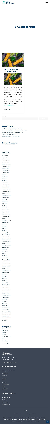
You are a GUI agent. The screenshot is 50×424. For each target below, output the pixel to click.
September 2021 (6, 153)
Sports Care (5, 373)
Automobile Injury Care (8, 370)
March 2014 (5, 305)
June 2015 (4, 276)
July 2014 (4, 299)
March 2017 (5, 232)
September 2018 (6, 195)
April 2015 (4, 280)
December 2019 (6, 164)
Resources (5, 401)
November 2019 (6, 166)
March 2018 (5, 207)
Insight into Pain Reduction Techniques (12, 128)
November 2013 (6, 314)
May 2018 (4, 203)
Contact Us (5, 399)
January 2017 (5, 237)
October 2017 (5, 218)
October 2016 (5, 243)
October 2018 (5, 193)
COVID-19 (4, 390)
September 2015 (6, 270)
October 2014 (5, 293)
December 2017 (6, 214)
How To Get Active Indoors (9, 134)
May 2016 (4, 253)
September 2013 (6, 318)
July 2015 (4, 274)
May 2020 (4, 158)
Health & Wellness (7, 336)
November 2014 (6, 291)
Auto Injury (5, 330)
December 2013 (6, 311)
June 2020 (5, 155)
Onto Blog (5, 340)
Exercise (4, 334)
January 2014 (5, 309)
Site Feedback (6, 404)
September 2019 (6, 170)
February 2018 (6, 209)
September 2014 (6, 295)
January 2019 (5, 187)
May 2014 (4, 303)
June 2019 (4, 176)
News (3, 338)
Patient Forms (6, 397)
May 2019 (4, 178)
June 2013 (4, 320)
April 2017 (4, 230)
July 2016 (4, 249)
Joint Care (5, 375)
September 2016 (6, 245)
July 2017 (4, 224)
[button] (13, 60)
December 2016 (6, 239)
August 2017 (5, 222)
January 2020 (5, 162)
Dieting (4, 332)
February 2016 (6, 259)
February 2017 (6, 234)
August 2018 (5, 197)
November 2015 (6, 266)
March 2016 (5, 257)
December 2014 (6, 289)
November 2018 (6, 191)
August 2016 (5, 247)
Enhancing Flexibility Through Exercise (12, 132)
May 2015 (4, 278)
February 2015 (6, 284)
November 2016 (6, 241)
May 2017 (4, 228)
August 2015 (5, 272)
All (3, 328)
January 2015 (5, 287)
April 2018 (4, 205)
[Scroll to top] (47, 421)
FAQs (3, 386)
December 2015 (6, 264)
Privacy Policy (5, 402)
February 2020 (6, 160)
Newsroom (5, 388)
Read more (9, 105)
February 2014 (6, 307)
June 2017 (4, 226)
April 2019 (4, 180)
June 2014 (4, 301)
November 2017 (6, 216)
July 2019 (4, 174)
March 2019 (5, 182)
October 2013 (5, 316)
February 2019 (6, 185)
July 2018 (4, 199)
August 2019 (5, 172)
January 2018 (5, 212)
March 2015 (5, 282)
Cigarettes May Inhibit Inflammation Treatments (15, 130)
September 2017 (6, 220)
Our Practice (5, 384)
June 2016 (4, 251)
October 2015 (5, 268)
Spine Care (5, 371)
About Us (4, 382)
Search (4, 116)
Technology (5, 343)
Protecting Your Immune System (11, 136)
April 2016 (4, 255)
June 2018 (4, 201)
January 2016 (5, 262)
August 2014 (5, 297)
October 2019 (5, 168)
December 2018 (6, 189)
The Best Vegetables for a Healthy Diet (11, 70)
